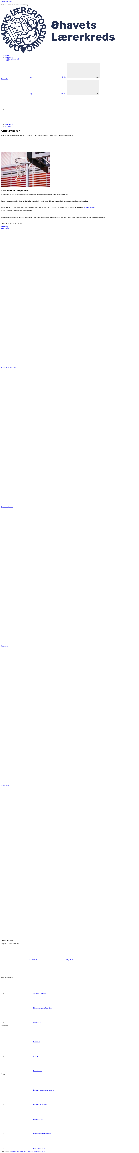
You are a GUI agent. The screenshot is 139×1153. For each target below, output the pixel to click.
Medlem (7, 55)
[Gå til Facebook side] (15, 974)
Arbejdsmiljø (8, 126)
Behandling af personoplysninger (21, 1151)
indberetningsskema (89, 207)
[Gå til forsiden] (69, 52)
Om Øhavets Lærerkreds (12, 59)
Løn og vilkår (9, 57)
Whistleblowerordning (38, 1151)
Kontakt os (8, 60)
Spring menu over (6, 1)
